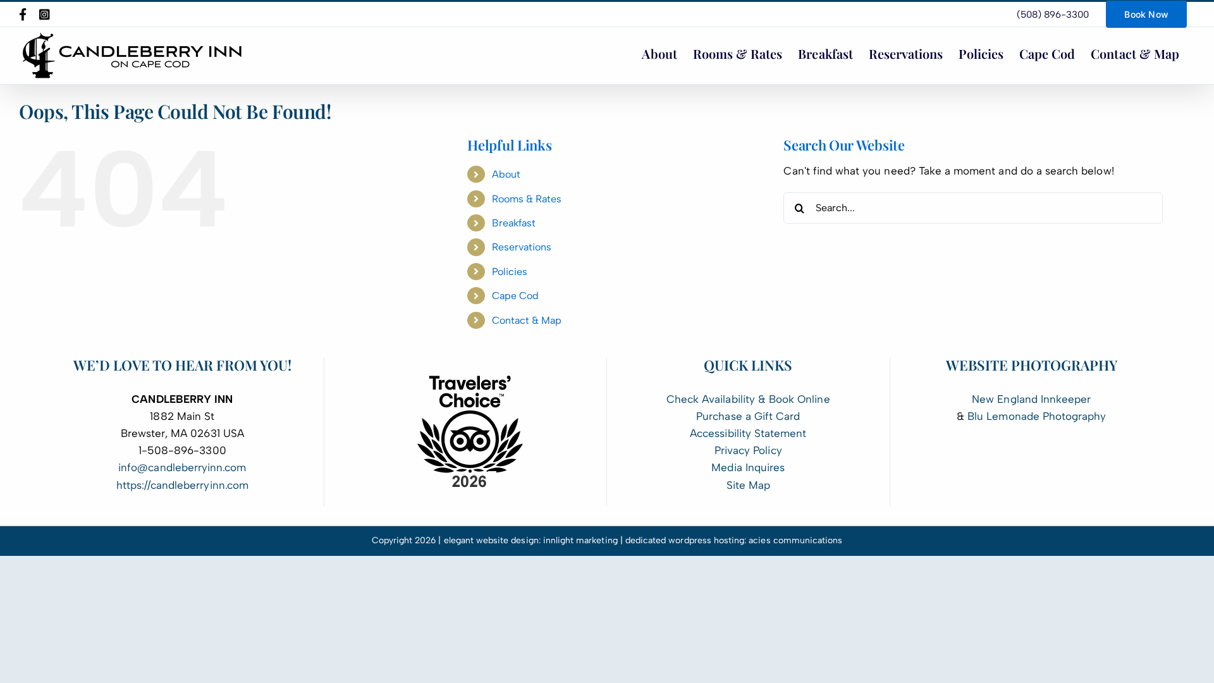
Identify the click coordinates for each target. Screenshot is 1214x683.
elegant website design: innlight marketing (531, 540)
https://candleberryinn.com (182, 485)
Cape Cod (515, 296)
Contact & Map (527, 320)
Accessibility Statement (748, 433)
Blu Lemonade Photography (1036, 416)
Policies (509, 272)
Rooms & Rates (527, 199)
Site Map (748, 485)
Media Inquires (748, 467)
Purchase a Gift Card (748, 416)
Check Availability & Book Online (748, 399)
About (506, 174)
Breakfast (514, 223)
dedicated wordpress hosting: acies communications (734, 540)
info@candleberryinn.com (182, 467)
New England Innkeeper (1031, 399)
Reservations (522, 247)
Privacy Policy (748, 450)
